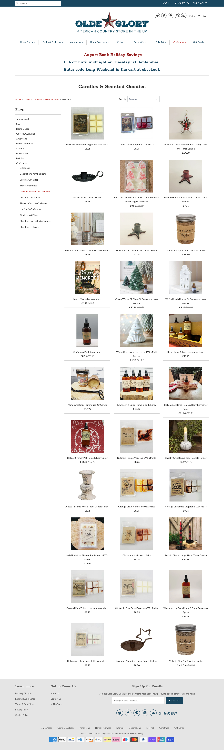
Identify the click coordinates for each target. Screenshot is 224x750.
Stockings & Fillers (29, 215)
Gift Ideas (25, 167)
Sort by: (123, 99)
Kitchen (120, 42)
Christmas (178, 42)
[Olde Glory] (112, 22)
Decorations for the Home (33, 173)
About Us (55, 693)
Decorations (140, 42)
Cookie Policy (21, 715)
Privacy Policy (22, 709)
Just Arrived (22, 119)
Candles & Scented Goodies (112, 87)
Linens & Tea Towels (30, 197)
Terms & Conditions (24, 704)
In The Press (56, 704)
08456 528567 (197, 16)
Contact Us (56, 698)
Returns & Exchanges (25, 698)
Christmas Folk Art (29, 226)
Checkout (200, 3)
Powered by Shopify (134, 733)
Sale (18, 123)
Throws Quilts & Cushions (33, 203)
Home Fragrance (98, 42)
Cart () (183, 3)
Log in (166, 3)
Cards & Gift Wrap (29, 179)
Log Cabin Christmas (30, 209)
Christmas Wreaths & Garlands (35, 221)
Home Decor (26, 42)
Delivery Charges (23, 693)
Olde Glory (92, 733)
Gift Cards (198, 42)
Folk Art (160, 42)
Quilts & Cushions (51, 42)
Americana (75, 42)
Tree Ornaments (28, 185)
